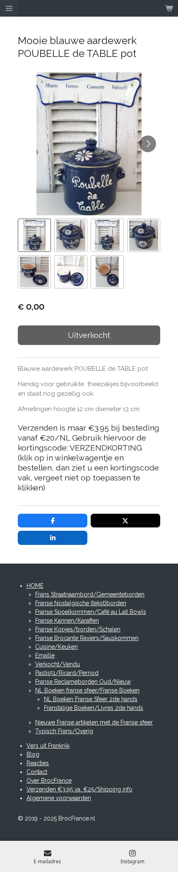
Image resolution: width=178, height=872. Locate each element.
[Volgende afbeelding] (148, 143)
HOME (34, 585)
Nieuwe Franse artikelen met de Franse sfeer (94, 722)
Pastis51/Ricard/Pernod (67, 673)
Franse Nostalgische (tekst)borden (80, 603)
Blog (32, 754)
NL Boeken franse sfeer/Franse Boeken (87, 690)
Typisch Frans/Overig (64, 731)
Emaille (45, 655)
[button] (34, 235)
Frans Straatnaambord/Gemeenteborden (89, 594)
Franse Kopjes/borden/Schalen (77, 629)
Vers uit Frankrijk (48, 745)
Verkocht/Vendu (57, 664)
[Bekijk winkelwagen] (169, 8)
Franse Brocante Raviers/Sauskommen (87, 638)
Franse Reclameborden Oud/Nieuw (83, 681)
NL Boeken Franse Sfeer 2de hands (90, 699)
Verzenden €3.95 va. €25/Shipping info (79, 789)
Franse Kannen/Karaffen (67, 620)
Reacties (37, 763)
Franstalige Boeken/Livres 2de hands (93, 707)
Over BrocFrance (49, 780)
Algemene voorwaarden (58, 798)
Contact (36, 772)
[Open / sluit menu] (9, 8)
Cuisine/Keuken (56, 646)
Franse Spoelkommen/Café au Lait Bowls (90, 611)
